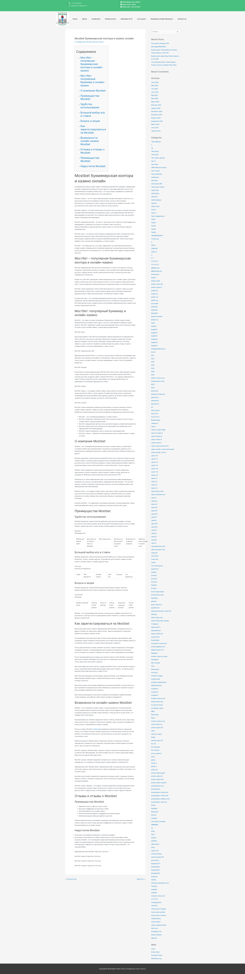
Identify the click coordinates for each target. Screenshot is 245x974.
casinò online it (156, 443)
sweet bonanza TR (157, 857)
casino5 (153, 536)
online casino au (156, 724)
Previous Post (70, 879)
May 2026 (154, 85)
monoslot (154, 672)
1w (152, 148)
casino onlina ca (156, 436)
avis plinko (154, 303)
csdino (153, 562)
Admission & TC (126, 19)
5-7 (152, 258)
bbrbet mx (154, 320)
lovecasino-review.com (159, 643)
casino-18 (154, 472)
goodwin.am (155, 608)
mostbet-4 (154, 695)
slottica (153, 838)
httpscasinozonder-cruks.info (161, 611)
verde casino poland (158, 912)
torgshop (154, 876)
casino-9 (154, 488)
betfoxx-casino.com (158, 378)
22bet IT (154, 252)
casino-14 (154, 465)
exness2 (154, 579)
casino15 (154, 511)
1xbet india (154, 190)
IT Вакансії (155, 624)
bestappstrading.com (158, 349)
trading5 (154, 893)
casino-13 (154, 462)
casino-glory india (157, 491)
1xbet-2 (153, 213)
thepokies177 (155, 863)
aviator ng (154, 300)
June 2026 (154, 82)
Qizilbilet (154, 808)
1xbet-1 (153, 210)
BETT (153, 384)
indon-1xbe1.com (157, 617)
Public (153, 805)
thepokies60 (155, 873)
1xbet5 (153, 229)
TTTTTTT (154, 899)
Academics (96, 19)
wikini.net (154, 928)
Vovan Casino (155, 922)
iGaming (154, 614)
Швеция (154, 938)
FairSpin (154, 585)
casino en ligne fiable (158, 430)
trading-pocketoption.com (160, 883)
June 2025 (154, 92)
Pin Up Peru (155, 750)
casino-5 (154, 481)
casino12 (154, 501)
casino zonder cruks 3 (158, 452)
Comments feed (156, 955)
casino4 (154, 533)
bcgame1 (154, 329)
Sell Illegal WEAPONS (158, 47)
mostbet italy (155, 679)
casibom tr (154, 423)
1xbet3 (153, 222)
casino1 (153, 498)
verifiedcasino (156, 918)
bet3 (152, 362)
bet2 (152, 358)
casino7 (153, 543)
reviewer (154, 818)
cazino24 (154, 553)
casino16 (154, 514)
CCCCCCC (155, 556)
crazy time (154, 559)
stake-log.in (155, 844)
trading (153, 880)
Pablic (153, 737)
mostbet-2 (154, 692)
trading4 (154, 889)
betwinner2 (155, 400)
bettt (152, 388)
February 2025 (156, 105)
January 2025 (155, 108)
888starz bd (155, 268)
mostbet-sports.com (158, 698)
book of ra (154, 413)
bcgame (154, 326)
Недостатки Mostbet (92, 166)
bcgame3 (154, 336)
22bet (153, 245)
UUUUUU (154, 905)
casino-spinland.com (158, 494)
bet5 (152, 368)
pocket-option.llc (157, 776)
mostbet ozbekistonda (158, 682)
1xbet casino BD (156, 184)
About (84, 19)
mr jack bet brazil (157, 705)
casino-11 (154, 459)
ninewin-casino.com (158, 721)
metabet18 (154, 659)
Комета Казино (156, 935)
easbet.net (154, 569)
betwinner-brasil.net (158, 394)
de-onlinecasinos (157, 566)
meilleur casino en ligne (159, 656)
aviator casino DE (157, 284)
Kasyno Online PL (157, 634)
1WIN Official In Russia (158, 167)
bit (152, 407)
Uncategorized (80, 42)
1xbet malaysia (156, 200)
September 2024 (157, 121)
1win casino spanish (158, 158)
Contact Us (182, 19)
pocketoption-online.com (159, 795)
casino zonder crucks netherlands (162, 449)
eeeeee (153, 572)
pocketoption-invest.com (159, 792)
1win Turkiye (155, 171)
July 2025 (154, 89)
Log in (153, 949)
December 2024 (156, 111)
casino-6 (154, 485)
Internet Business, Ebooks (160, 621)
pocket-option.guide (158, 773)
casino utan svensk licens (160, 446)
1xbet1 (153, 219)
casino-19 (154, 475)
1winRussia (155, 177)
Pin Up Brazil (155, 747)
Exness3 (154, 582)
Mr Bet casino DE (157, 702)
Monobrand (155, 669)
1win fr (153, 161)
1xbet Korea (155, 193)
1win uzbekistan (156, 174)
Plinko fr (154, 763)
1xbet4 (153, 226)
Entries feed (155, 952)
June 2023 (154, 128)
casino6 (153, 540)
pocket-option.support (159, 783)
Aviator (153, 278)
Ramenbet (154, 812)
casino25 (154, 527)
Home (75, 19)
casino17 (154, 517)
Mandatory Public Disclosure (162, 19)
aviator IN (154, 290)
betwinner (154, 391)
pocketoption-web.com (159, 802)
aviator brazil (155, 281)
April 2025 (154, 98)
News (153, 718)
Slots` (153, 834)
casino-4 (154, 478)
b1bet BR (154, 307)
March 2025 (155, 102)
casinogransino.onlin (158, 546)
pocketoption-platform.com (160, 799)
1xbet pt (154, 203)
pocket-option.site (157, 779)
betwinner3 (155, 404)
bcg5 (153, 323)
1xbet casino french (157, 187)
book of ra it (155, 417)
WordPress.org (156, 958)
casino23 (154, 524)
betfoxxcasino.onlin (157, 381)
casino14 (154, 507)
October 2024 (156, 118)
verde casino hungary (158, 909)
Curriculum (141, 19)
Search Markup (141, 969)
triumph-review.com (158, 896)
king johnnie (155, 637)
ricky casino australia (158, 821)
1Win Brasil (155, 151)
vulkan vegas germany (158, 925)
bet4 (152, 365)
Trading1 (154, 886)
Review (153, 815)
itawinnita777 (155, 627)
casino (153, 426)
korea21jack (155, 640)
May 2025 (154, 95)
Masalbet (154, 653)
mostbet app (96, 729)
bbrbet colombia (156, 316)
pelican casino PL (157, 740)
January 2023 (155, 131)
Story (153, 847)
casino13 (154, 504)
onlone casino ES (157, 727)
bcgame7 (154, 346)
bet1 (152, 355)
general (153, 601)
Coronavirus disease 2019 (160, 43)
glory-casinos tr (156, 605)
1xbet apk (154, 180)
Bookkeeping (155, 420)
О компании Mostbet (93, 90)
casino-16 (154, 468)
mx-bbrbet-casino (157, 708)
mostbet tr (154, 689)
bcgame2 (154, 333)
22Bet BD (154, 248)
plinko (153, 760)
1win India (154, 164)
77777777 (154, 261)
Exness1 (154, 575)
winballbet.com (156, 931)
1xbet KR (154, 197)
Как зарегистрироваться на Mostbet (93, 129)
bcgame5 (154, 342)
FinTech (154, 588)
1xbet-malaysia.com (158, 216)
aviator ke (154, 294)
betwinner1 (155, 397)
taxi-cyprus (155, 860)
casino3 (154, 530)
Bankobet (154, 310)
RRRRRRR (154, 825)
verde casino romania (158, 915)
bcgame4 (154, 339)
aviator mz (154, 297)
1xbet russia (155, 206)
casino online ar (156, 439)
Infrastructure (110, 19)
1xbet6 (153, 232)
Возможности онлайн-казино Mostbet (89, 141)
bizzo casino (155, 410)
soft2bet (154, 841)
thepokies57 (155, 870)
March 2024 (155, 124)
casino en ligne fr (157, 433)
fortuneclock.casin (157, 595)
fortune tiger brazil (157, 592)
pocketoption (155, 789)
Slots (153, 831)
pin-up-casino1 (156, 753)
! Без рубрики (156, 142)
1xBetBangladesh (157, 235)
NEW (152, 711)
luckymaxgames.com (158, 647)
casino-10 (154, 456)
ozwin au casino (156, 734)
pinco (153, 757)
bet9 (152, 375)
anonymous (155, 274)
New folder (155, 715)
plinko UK (154, 770)
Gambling (154, 598)
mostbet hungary (157, 676)
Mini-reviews (155, 663)
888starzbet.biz (156, 271)
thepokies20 (155, 867)
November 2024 (156, 115)
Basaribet (154, 313)
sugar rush (154, 851)
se (152, 828)
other (153, 731)
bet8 (152, 371)
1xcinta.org (155, 239)
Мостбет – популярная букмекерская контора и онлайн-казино (91, 64)
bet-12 (153, 352)
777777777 (155, 265)
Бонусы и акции (90, 120)
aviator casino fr (156, 287)
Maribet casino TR (157, 650)
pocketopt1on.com (157, 786)
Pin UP (153, 744)
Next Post (141, 879)
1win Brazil (154, 154)
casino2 (153, 520)
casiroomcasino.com (158, 549)
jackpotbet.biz (156, 630)
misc (152, 666)
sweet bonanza (156, 854)
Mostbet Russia (156, 685)
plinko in (154, 766)
